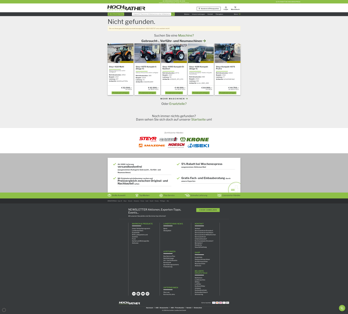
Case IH (120, 201)
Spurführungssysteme (171, 264)
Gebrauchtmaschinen (202, 259)
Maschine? (186, 35)
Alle (168, 201)
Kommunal (167, 262)
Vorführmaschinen (201, 261)
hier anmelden (209, 210)
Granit (151, 201)
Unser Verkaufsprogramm (141, 228)
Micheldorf (199, 243)
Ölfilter (197, 282)
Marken (186, 14)
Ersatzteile (135, 232)
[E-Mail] (134, 294)
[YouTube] (143, 294)
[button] (4, 310)
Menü (236, 14)
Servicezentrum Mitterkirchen (205, 235)
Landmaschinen (137, 230)
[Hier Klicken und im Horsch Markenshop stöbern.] (176, 145)
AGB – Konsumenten (161, 307)
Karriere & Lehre (169, 294)
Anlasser (198, 288)
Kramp (157, 201)
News (165, 228)
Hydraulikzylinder (201, 290)
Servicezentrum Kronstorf (204, 230)
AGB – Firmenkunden (177, 307)
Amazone (136, 201)
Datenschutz (198, 307)
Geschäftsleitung (201, 247)
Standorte (198, 245)
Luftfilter (198, 284)
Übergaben (219, 14)
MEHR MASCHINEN (173, 99)
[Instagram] (147, 294)
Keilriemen (198, 278)
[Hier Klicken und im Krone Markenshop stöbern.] (194, 139)
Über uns (166, 292)
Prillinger (162, 201)
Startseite (198, 119)
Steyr (125, 201)
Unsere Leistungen (198, 14)
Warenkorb (235, 9)
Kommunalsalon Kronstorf (204, 241)
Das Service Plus (169, 256)
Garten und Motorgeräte (140, 241)
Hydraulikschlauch (201, 292)
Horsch (130, 201)
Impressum (149, 307)
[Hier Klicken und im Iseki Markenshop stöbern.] (198, 145)
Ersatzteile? (178, 104)
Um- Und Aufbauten (170, 260)
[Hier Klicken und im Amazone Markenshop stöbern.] (152, 145)
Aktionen (135, 243)
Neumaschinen (200, 263)
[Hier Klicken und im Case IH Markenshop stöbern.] (168, 139)
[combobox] (153, 14)
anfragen (120, 93)
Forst (134, 239)
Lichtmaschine (200, 280)
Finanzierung (167, 266)
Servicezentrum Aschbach (204, 232)
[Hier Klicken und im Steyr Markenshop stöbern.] (147, 139)
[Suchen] (173, 14)
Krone (142, 201)
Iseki (147, 201)
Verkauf (197, 228)
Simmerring (199, 294)
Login (226, 9)
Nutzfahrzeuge (168, 258)
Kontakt (210, 14)
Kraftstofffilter (200, 286)
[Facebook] (138, 294)
